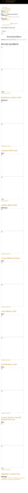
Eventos (6, 11)
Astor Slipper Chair (8, 311)
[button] (5, 25)
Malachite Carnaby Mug (10, 474)
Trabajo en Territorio (13, 17)
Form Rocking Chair (9, 364)
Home (3, 39)
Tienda (6, 13)
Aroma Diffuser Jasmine (10, 258)
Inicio (5, 7)
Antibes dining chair (9, 205)
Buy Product (4, 201)
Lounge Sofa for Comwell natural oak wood (11, 418)
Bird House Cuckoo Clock (11, 97)
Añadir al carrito (6, 93)
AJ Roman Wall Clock (9, 150)
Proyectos (7, 10)
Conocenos (7, 9)
